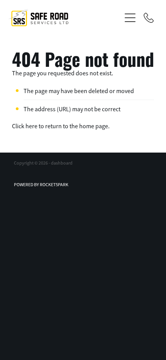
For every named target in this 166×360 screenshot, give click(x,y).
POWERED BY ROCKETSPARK (41, 185)
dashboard (62, 163)
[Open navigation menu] (130, 17)
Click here (24, 126)
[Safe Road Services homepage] (64, 17)
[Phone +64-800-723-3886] (148, 17)
